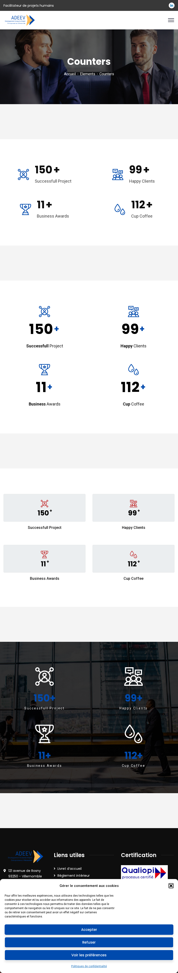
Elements (87, 74)
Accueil (70, 74)
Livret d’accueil (69, 868)
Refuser (89, 942)
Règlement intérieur (73, 875)
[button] (171, 885)
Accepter (89, 929)
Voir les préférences (89, 955)
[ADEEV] (19, 20)
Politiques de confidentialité (89, 966)
